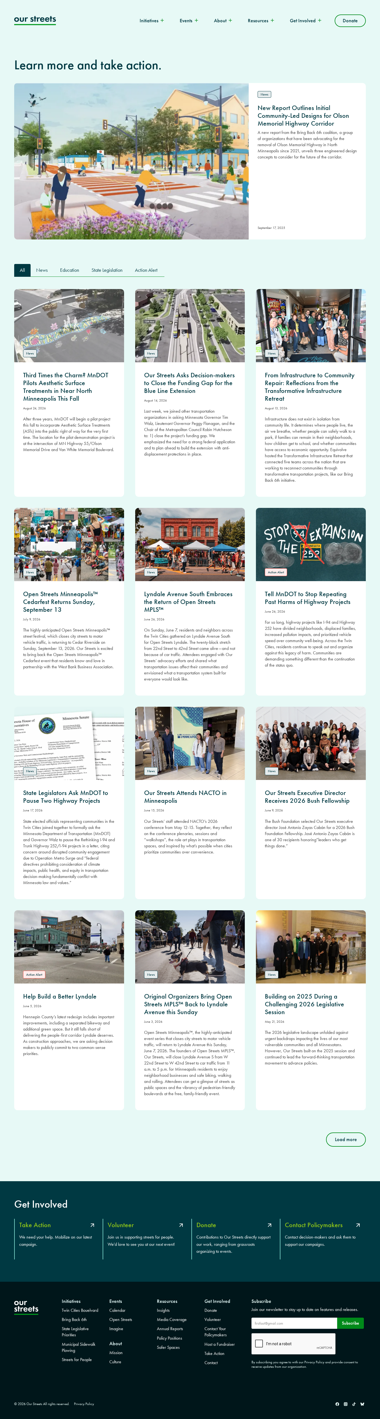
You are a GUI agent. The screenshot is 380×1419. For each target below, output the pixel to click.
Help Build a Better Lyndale (60, 996)
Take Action (214, 1353)
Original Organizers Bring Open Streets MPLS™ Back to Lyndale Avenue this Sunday (188, 1004)
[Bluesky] (362, 1404)
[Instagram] (345, 1404)
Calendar (117, 1310)
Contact (211, 1362)
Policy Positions (169, 1338)
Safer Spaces (168, 1347)
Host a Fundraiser (219, 1344)
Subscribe (350, 1323)
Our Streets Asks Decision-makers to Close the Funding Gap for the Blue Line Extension (189, 383)
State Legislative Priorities (75, 1331)
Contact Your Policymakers (215, 1331)
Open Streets (120, 1319)
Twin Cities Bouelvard (80, 1310)
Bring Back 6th (74, 1319)
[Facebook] (337, 1404)
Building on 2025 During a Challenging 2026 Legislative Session (304, 1004)
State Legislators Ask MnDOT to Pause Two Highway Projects (65, 796)
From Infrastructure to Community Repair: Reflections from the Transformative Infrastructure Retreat (310, 386)
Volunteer (212, 1319)
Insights (163, 1310)
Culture (115, 1361)
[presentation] (69, 325)
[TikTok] (353, 1404)
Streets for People (77, 1359)
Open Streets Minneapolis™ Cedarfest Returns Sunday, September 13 (60, 601)
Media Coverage (172, 1319)
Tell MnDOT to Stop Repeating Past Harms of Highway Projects (308, 598)
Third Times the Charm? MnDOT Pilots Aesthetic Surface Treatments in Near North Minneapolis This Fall (65, 386)
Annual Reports (170, 1328)
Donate (350, 21)
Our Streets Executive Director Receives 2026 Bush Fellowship (307, 796)
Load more (346, 1139)
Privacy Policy (84, 1404)
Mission (116, 1352)
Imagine (116, 1328)
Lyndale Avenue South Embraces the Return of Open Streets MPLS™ (188, 601)
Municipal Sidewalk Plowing (78, 1347)
